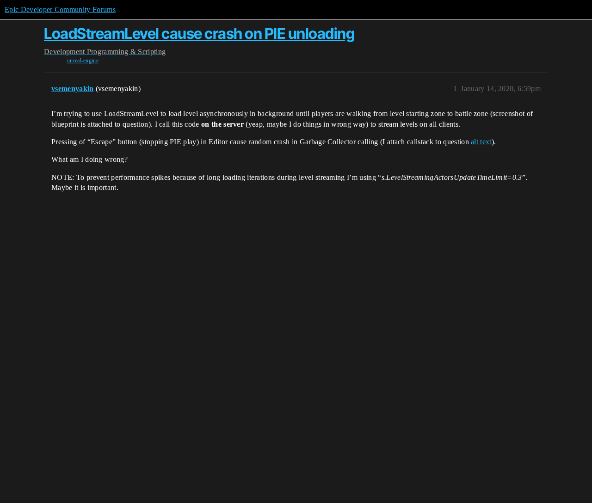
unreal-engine (83, 60)
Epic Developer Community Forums (60, 9)
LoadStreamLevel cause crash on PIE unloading (199, 34)
